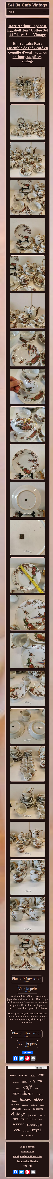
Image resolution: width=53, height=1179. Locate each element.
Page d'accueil (27, 1146)
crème (37, 1089)
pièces (32, 1119)
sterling (16, 1108)
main (42, 1115)
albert (40, 1119)
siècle (24, 1082)
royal (36, 1130)
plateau (32, 1114)
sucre (23, 1075)
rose (13, 1075)
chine (18, 1088)
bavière (15, 1104)
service (18, 1124)
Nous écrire (27, 1151)
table (32, 1075)
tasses (25, 1099)
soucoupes (34, 1124)
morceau (27, 1109)
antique (25, 1105)
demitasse (16, 1082)
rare (41, 1075)
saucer (24, 1119)
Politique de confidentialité (27, 1156)
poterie (34, 1105)
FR (30, 1166)
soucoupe (38, 1108)
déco (42, 1105)
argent (36, 1080)
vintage (17, 1113)
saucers (26, 1131)
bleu (39, 1094)
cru (17, 1129)
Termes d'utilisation (27, 1161)
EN (25, 1166)
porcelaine (23, 1093)
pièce (38, 1099)
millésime (27, 1135)
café (27, 1087)
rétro (15, 1118)
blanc (14, 1101)
